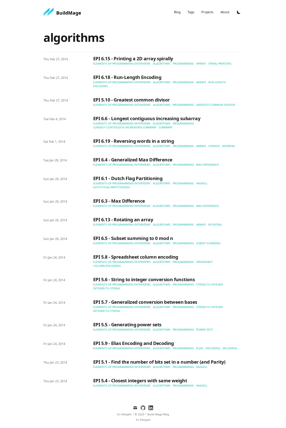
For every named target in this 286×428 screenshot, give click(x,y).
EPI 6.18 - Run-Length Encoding (127, 77)
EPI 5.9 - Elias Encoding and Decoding (133, 343)
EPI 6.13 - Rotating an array (123, 219)
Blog (177, 12)
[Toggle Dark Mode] (239, 12)
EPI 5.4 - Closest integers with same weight (140, 380)
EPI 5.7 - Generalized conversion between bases (145, 302)
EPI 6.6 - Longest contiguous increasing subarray (146, 118)
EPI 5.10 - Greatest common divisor (131, 99)
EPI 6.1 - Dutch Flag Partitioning (127, 178)
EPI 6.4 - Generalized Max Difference (132, 159)
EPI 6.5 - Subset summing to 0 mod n (133, 238)
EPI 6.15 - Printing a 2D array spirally (133, 58)
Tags (191, 12)
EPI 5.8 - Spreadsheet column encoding (135, 257)
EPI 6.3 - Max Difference (119, 201)
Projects (207, 12)
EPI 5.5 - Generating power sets (127, 324)
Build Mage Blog (158, 414)
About (224, 12)
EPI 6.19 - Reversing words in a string (133, 141)
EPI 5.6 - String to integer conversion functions (144, 279)
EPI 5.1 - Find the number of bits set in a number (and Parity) (159, 362)
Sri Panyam (143, 420)
